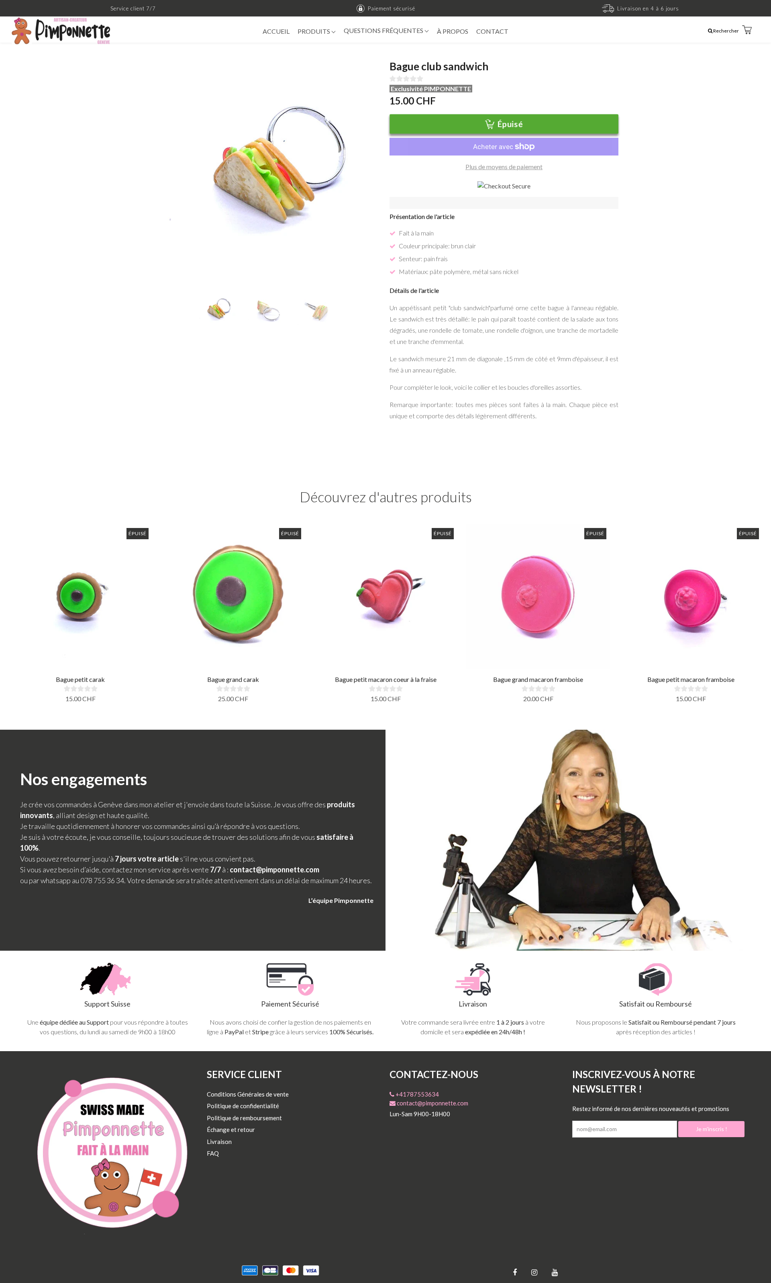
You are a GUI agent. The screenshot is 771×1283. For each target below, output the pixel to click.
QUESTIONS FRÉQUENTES (384, 30)
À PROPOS (452, 31)
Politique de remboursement (244, 1117)
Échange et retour (231, 1129)
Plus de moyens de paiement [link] (504, 166)
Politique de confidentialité (243, 1105)
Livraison (219, 1141)
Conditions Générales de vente (248, 1094)
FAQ (213, 1153)
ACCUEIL (276, 31)
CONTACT (492, 31)
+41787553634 (416, 1094)
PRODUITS (314, 31)
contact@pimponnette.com (432, 1103)
